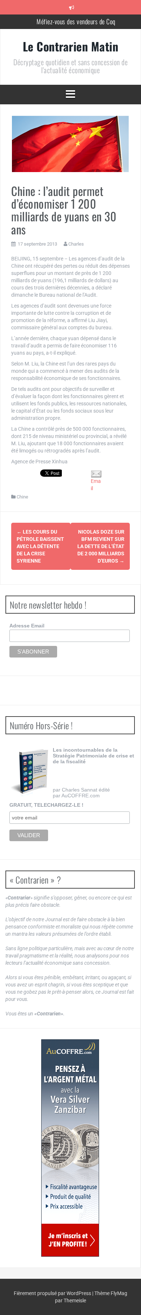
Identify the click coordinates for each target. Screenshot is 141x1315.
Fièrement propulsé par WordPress (53, 1293)
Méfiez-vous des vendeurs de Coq (76, 21)
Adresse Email (26, 626)
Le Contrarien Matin (71, 46)
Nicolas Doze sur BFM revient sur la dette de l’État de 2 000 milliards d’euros (100, 546)
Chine (22, 497)
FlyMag (119, 1293)
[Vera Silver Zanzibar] (70, 1148)
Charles (76, 244)
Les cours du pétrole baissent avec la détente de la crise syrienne (40, 546)
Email (96, 484)
